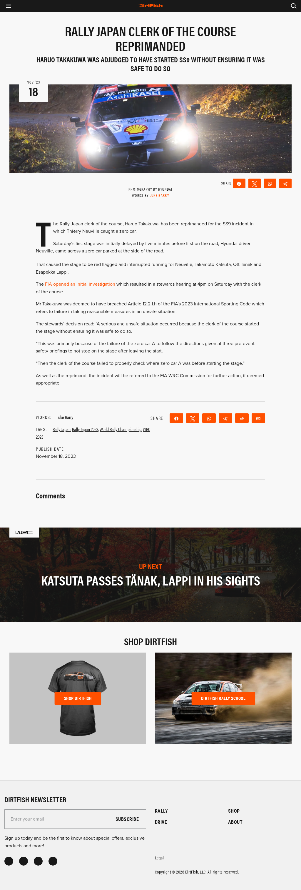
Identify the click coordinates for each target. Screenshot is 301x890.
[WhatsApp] (270, 183)
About (235, 822)
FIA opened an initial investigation (80, 284)
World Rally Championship (120, 429)
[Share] (239, 183)
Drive (161, 822)
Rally (161, 811)
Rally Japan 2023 (85, 429)
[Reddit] (241, 418)
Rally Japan (62, 429)
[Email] (258, 418)
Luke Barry (159, 195)
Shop (234, 811)
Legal (159, 857)
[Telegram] (286, 183)
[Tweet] (255, 183)
